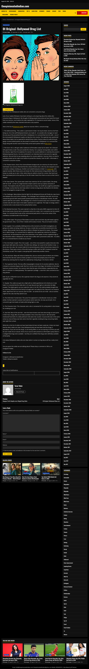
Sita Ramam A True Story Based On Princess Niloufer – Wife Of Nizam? (12, 478)
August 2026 (67, 86)
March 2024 (66, 185)
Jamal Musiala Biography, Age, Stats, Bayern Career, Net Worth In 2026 (54, 659)
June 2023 (66, 215)
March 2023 (66, 225)
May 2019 (66, 382)
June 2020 (66, 338)
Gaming (65, 542)
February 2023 (67, 229)
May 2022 (66, 260)
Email (5, 439)
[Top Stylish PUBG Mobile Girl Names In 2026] (51, 469)
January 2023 (67, 232)
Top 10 (28, 11)
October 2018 (67, 406)
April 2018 (66, 427)
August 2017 (66, 454)
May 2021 (66, 300)
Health (65, 552)
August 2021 (66, 290)
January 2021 (67, 314)
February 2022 (67, 270)
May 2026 (66, 96)
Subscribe (84, 13)
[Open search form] (75, 13)
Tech (59, 11)
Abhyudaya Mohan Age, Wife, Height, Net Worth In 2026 (75, 659)
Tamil (65, 610)
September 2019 (67, 369)
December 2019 (67, 358)
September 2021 (67, 287)
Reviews (66, 597)
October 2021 (67, 283)
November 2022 (67, 239)
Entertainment (12, 11)
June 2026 (66, 92)
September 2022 (67, 246)
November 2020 (67, 321)
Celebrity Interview (68, 512)
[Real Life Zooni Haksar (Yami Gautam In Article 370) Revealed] (31, 469)
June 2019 (66, 379)
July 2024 (66, 171)
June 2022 (66, 256)
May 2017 (66, 464)
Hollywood (66, 559)
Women (65, 634)
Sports (65, 604)
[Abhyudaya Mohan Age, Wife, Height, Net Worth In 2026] (76, 650)
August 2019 (67, 372)
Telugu (65, 617)
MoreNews (66, 667)
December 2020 (67, 318)
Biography (66, 488)
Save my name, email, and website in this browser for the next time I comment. (24, 450)
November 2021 (67, 280)
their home (48, 143)
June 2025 (66, 133)
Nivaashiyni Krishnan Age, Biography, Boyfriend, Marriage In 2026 (12, 659)
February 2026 (67, 106)
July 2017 (66, 457)
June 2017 (66, 461)
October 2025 (67, 120)
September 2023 (67, 205)
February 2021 (67, 311)
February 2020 (67, 352)
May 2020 (66, 341)
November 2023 (67, 198)
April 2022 (66, 263)
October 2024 (67, 161)
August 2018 (66, 413)
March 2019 (66, 389)
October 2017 (67, 447)
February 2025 (67, 147)
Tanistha (25, 480)
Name (5, 434)
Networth (41, 11)
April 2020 (66, 345)
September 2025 (67, 123)
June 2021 (66, 297)
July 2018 (66, 416)
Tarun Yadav (7, 32)
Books (65, 505)
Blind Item (66, 498)
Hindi (65, 556)
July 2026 (66, 89)
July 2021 (66, 294)
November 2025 (67, 116)
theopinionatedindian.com (15, 6)
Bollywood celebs (18, 126)
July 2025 (66, 130)
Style (65, 607)
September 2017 (67, 451)
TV (64, 631)
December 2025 (67, 113)
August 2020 (67, 331)
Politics (65, 590)
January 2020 (67, 355)
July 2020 (66, 335)
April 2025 (66, 140)
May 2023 (66, 219)
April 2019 (66, 386)
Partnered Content (68, 587)
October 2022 (67, 242)
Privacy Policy (14, 14)
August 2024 (67, 167)
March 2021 (66, 307)
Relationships (67, 593)
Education (66, 522)
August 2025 (67, 127)
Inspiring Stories (67, 566)
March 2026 (66, 103)
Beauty (65, 481)
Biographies (21, 11)
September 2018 (67, 410)
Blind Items (34, 11)
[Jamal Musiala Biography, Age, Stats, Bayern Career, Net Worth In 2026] (55, 650)
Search (66, 25)
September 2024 (67, 164)
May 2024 (66, 178)
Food (65, 539)
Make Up (66, 576)
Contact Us (4, 11)
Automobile (66, 477)
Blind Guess (66, 495)
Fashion (65, 529)
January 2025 (67, 150)
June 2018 (66, 420)
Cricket (54, 11)
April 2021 (66, 304)
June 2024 (66, 174)
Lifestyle (66, 573)
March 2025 (66, 144)
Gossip (65, 549)
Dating (65, 518)
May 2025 (66, 137)
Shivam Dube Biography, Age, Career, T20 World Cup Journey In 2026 (33, 659)
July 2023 (66, 212)
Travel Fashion (67, 628)
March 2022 (66, 266)
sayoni (5, 480)
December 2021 (67, 277)
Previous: (15, 400)
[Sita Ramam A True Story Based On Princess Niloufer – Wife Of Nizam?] (12, 469)
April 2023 (66, 222)
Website (5, 445)
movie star (50, 169)
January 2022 (67, 273)
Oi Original (66, 583)
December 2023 (67, 195)
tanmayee (27, 662)
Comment (6, 413)
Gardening (66, 546)
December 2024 (67, 154)
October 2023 (67, 202)
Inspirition (66, 570)
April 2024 (66, 181)
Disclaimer (5, 14)
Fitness (65, 535)
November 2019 (67, 362)
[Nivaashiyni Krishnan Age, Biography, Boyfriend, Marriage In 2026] (13, 650)
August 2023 (67, 208)
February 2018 (67, 434)
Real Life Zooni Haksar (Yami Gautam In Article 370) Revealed (30, 478)
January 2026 (67, 110)
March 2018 (66, 430)
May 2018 (66, 423)
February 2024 (67, 188)
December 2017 (67, 440)
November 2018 (67, 403)
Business (66, 508)
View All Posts (20, 392)
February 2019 (67, 393)
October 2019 (67, 365)
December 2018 (67, 399)
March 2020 (66, 348)
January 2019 (67, 396)
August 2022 (67, 249)
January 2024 (67, 191)
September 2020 (67, 328)
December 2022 (67, 236)
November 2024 (67, 157)
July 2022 (66, 253)
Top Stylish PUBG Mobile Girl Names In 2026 (49, 478)
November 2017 (67, 444)
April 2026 (66, 99)
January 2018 (67, 437)
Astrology (66, 474)
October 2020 (67, 324)
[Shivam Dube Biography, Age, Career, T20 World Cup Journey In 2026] (34, 650)
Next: (51, 400)
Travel (64, 11)
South (65, 600)
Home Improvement (68, 563)
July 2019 (66, 375)
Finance (48, 11)
